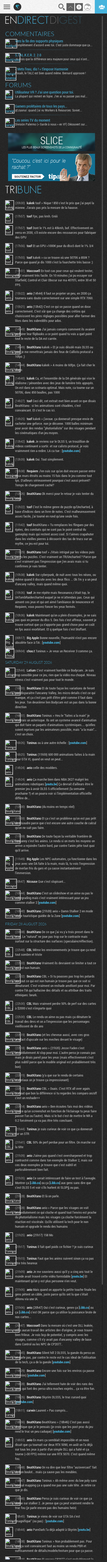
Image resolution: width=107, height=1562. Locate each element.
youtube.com (71, 450)
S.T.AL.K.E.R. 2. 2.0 (28, 55)
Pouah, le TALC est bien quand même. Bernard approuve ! (50, 73)
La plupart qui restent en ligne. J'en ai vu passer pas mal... (51, 96)
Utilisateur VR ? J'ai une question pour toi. (44, 92)
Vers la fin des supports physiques (39, 41)
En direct (27, 20)
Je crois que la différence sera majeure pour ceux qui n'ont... (52, 59)
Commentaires (29, 34)
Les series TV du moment (32, 120)
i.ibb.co (35, 1182)
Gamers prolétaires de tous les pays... (41, 106)
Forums (18, 85)
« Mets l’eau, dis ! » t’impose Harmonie (41, 69)
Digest (66, 20)
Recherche (62, 7)
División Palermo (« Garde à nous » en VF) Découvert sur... (51, 124)
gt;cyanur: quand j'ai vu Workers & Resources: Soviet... (48, 110)
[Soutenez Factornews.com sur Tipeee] (51, 180)
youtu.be (51, 784)
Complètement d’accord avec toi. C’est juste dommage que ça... (53, 45)
